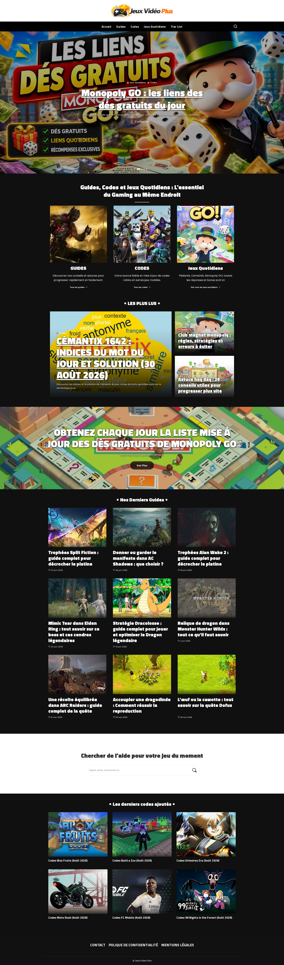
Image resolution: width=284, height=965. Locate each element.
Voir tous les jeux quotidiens (204, 287)
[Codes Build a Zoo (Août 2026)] (142, 834)
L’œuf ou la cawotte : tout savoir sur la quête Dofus (205, 702)
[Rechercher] (235, 26)
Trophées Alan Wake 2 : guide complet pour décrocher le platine (203, 558)
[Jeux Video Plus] (142, 10)
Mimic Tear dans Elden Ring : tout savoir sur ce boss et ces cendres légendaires (73, 632)
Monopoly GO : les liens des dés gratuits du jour (142, 98)
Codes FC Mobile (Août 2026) (131, 917)
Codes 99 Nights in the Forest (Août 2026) (204, 917)
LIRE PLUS (157, 393)
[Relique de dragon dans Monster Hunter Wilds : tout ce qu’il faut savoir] (207, 598)
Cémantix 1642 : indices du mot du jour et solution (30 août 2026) (106, 357)
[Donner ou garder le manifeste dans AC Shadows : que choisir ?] (142, 527)
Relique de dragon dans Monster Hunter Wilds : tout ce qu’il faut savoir (203, 629)
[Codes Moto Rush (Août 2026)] (77, 891)
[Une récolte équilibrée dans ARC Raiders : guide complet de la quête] (77, 674)
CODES (142, 268)
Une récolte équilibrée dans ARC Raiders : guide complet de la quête (75, 705)
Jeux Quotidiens (138, 83)
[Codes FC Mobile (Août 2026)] (142, 891)
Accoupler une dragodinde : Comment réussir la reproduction (142, 705)
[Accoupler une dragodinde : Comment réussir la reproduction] (142, 674)
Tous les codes (141, 287)
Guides (62, 333)
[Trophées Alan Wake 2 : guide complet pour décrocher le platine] (207, 527)
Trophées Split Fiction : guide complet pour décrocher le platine (73, 558)
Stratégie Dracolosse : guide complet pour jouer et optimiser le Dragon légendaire (140, 632)
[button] (138, 169)
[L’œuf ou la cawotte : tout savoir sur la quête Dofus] (207, 674)
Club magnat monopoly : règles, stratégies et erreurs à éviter (204, 340)
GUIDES (78, 268)
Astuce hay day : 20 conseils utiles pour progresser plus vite (200, 385)
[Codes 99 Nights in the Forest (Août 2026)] (206, 891)
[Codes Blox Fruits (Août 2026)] (77, 834)
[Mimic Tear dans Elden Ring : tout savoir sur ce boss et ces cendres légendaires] (77, 598)
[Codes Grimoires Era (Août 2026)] (206, 834)
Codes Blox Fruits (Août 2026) (67, 860)
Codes (153, 83)
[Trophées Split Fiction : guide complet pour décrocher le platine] (77, 527)
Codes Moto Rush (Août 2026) (67, 917)
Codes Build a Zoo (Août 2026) (132, 860)
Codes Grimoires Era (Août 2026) (198, 860)
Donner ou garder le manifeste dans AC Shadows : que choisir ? (138, 558)
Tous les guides (77, 287)
